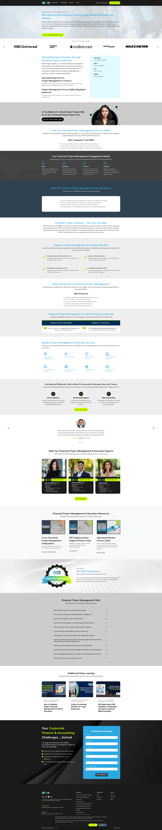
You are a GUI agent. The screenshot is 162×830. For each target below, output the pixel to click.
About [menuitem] (112, 792)
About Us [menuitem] (113, 795)
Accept (93, 824)
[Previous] (4, 46)
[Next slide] (118, 477)
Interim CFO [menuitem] (78, 799)
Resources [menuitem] (100, 792)
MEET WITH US (115, 2)
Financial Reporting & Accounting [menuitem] (83, 806)
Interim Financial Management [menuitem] (82, 797)
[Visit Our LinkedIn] (43, 797)
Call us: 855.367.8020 (102, 2)
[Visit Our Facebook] (51, 797)
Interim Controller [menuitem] (80, 801)
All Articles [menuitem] (99, 799)
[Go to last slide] (44, 477)
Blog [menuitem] (98, 795)
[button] (81, 610)
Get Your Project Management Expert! (53, 35)
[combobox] (102, 750)
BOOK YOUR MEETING (102, 774)
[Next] (157, 46)
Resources (64, 2)
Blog (78, 2)
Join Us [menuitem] (112, 799)
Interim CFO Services (69, 357)
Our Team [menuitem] (113, 797)
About (71, 3)
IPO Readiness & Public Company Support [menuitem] (83, 809)
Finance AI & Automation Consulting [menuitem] (84, 795)
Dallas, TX (44, 812)
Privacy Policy (117, 827)
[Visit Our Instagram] (46, 797)
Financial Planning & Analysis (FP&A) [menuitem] (84, 803)
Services (55, 3)
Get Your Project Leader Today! (52, 119)
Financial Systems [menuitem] (80, 812)
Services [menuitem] (78, 792)
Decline (102, 824)
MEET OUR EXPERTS (81, 498)
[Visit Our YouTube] (48, 797)
